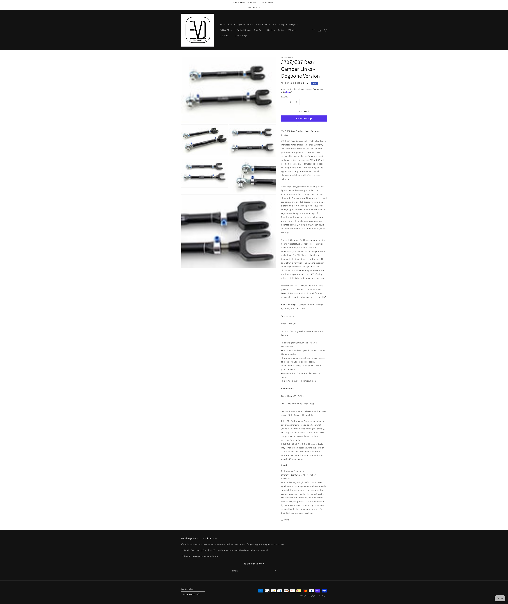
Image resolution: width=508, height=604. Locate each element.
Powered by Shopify (320, 596)
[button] (231, 24)
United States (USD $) (191, 594)
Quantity (284, 97)
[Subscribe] (275, 571)
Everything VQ (309, 596)
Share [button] (286, 520)
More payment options (304, 125)
